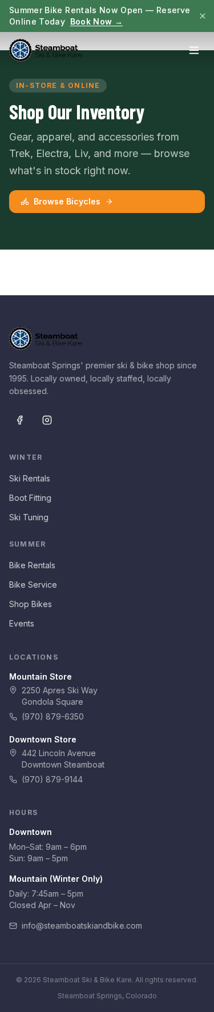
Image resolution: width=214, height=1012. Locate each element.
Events (21, 623)
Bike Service (33, 584)
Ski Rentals (29, 478)
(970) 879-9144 (52, 779)
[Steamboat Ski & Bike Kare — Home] (45, 50)
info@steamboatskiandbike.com (82, 925)
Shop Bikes (30, 604)
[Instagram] (47, 419)
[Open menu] (194, 50)
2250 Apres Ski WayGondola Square (60, 695)
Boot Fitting (30, 498)
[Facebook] (19, 419)
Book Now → (96, 21)
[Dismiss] (202, 16)
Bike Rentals (32, 565)
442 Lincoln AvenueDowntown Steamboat (63, 758)
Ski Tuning (29, 517)
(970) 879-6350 (53, 716)
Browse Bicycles (67, 201)
